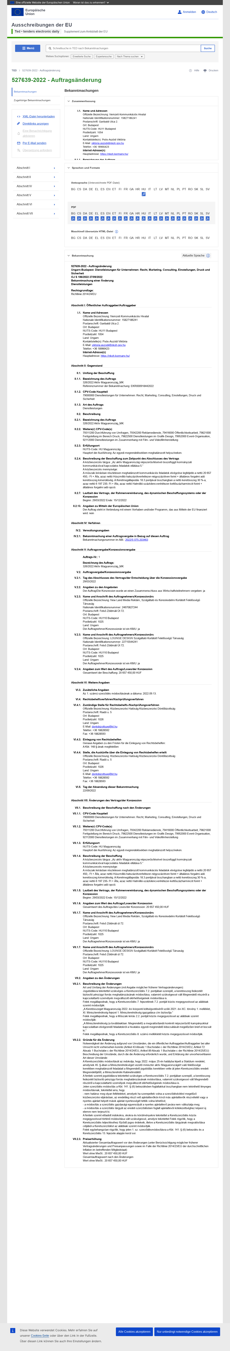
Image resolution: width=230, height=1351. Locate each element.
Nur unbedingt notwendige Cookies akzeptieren (187, 1331)
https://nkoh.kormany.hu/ (114, 154)
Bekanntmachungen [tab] (25, 91)
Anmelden (189, 11)
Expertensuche (104, 56)
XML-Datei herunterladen (39, 116)
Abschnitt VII (25, 213)
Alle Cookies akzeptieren (134, 1331)
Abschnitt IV (24, 186)
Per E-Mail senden (34, 143)
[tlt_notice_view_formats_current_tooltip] (208, 255)
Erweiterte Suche (82, 56)
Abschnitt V (24, 195)
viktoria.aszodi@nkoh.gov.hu (107, 143)
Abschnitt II (24, 177)
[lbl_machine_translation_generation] (116, 231)
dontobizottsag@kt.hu (104, 726)
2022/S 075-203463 (136, 539)
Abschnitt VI (24, 204)
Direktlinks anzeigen (36, 123)
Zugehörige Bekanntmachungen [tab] (32, 100)
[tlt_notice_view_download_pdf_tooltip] (73, 218)
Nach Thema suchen (128, 56)
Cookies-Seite (40, 1335)
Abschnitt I (23, 167)
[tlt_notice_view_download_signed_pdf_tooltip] (144, 194)
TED (14, 70)
